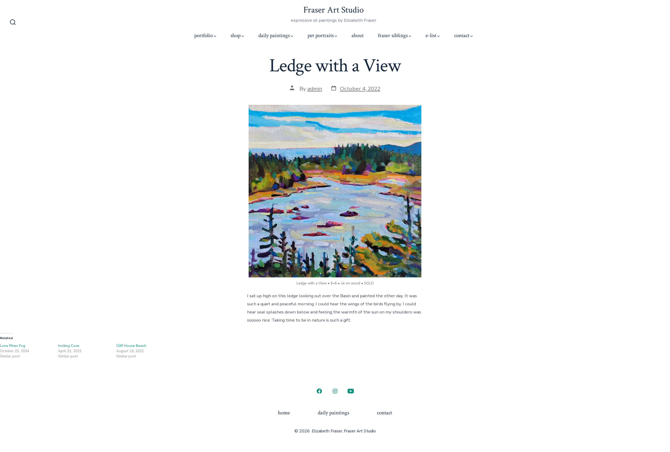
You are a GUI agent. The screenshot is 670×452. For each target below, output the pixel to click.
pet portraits (321, 35)
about (357, 35)
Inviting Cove (68, 345)
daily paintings (274, 35)
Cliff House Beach (131, 345)
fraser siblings (393, 35)
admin (314, 88)
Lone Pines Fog (12, 345)
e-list (431, 35)
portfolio (203, 35)
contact (461, 35)
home (284, 412)
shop (236, 35)
